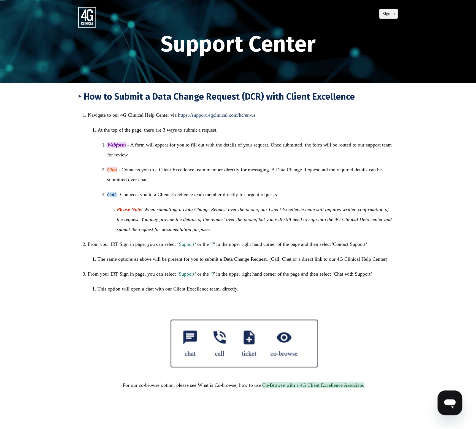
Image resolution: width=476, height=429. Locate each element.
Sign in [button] (388, 13)
